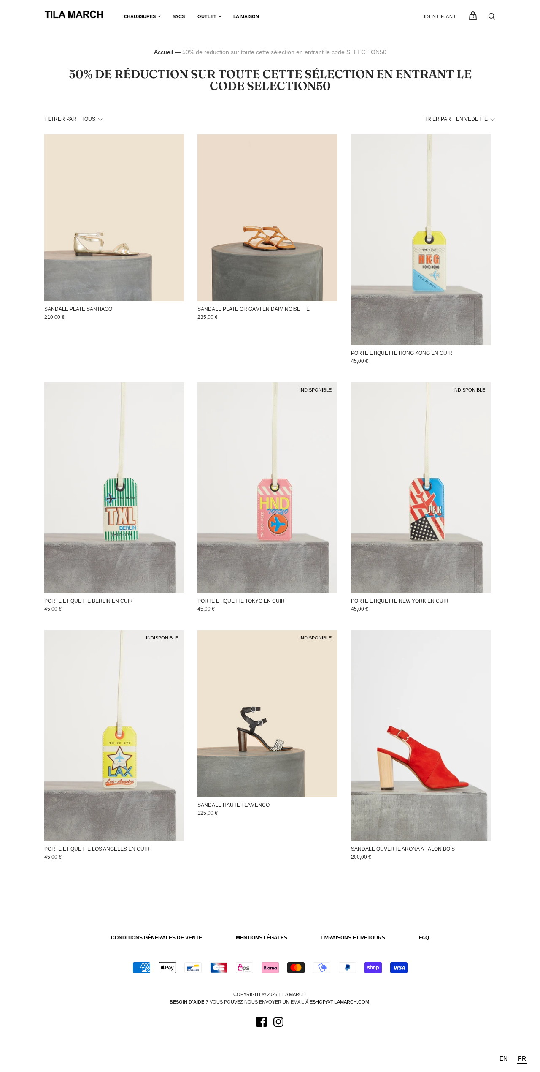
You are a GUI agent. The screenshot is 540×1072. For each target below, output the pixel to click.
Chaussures (140, 16)
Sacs (179, 16)
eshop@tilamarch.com (339, 1001)
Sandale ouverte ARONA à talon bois (403, 849)
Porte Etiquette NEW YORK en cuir (399, 601)
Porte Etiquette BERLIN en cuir (88, 601)
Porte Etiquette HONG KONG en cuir (401, 353)
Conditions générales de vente (156, 938)
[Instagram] (278, 1023)
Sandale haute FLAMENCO (233, 805)
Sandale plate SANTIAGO (78, 309)
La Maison (246, 16)
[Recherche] (492, 18)
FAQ (424, 938)
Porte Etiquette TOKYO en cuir (241, 601)
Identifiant (440, 16)
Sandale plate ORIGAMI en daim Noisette (253, 309)
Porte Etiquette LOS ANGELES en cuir (96, 849)
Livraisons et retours (353, 938)
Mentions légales (261, 938)
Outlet (206, 16)
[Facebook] (261, 1023)
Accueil (163, 52)
